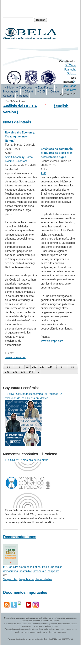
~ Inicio (9, 87)
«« (8, 366)
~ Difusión (28, 91)
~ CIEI (41, 91)
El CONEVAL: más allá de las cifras (26, 460)
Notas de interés (17, 122)
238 (15, 371)
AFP (43, 173)
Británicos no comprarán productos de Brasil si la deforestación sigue (57, 153)
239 (23, 371)
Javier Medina (43, 579)
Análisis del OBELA (20, 106)
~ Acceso (22, 95)
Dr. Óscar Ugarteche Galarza (70, 69)
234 (50, 366)
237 (7, 371)
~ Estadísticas (44, 87)
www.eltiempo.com (52, 340)
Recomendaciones (19, 537)
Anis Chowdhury (14, 157)
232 (34, 366)
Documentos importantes (25, 592)
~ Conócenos (24, 87)
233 (42, 366)
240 (31, 371)
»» (72, 366)
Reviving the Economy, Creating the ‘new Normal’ (20, 136)
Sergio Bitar (10, 579)
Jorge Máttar (26, 579)
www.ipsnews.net (15, 357)
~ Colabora (54, 91)
